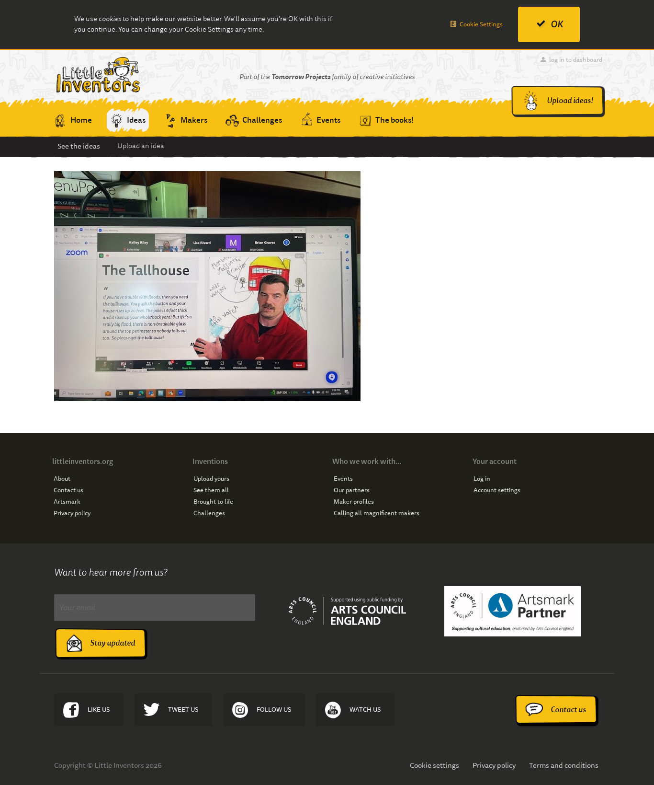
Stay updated (112, 642)
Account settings (497, 490)
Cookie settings (434, 765)
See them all (211, 490)
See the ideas (78, 146)
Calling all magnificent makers (376, 513)
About (62, 478)
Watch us (365, 709)
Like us (99, 709)
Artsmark (67, 501)
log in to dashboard (575, 59)
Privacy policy (72, 513)
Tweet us (183, 709)
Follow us (274, 709)
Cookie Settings (481, 24)
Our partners (352, 490)
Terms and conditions (563, 765)
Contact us (68, 490)
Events (343, 478)
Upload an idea (140, 146)
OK (557, 24)
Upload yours (211, 478)
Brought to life (213, 501)
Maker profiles (354, 501)
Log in (482, 478)
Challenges (209, 513)
